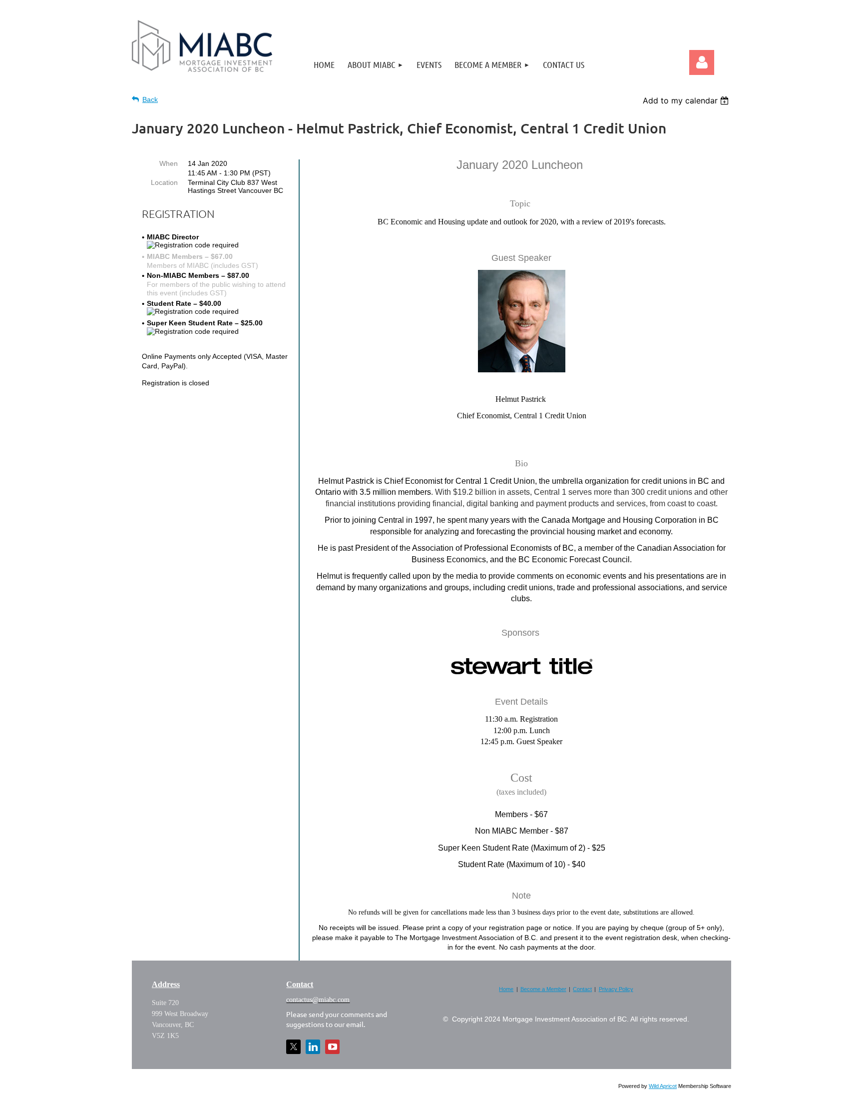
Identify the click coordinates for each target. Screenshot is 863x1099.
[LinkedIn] (313, 1047)
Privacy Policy (616, 989)
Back (150, 99)
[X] (293, 1047)
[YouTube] (332, 1047)
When (168, 163)
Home (506, 989)
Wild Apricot (663, 1086)
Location (164, 182)
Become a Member (543, 989)
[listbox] (687, 100)
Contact (582, 989)
